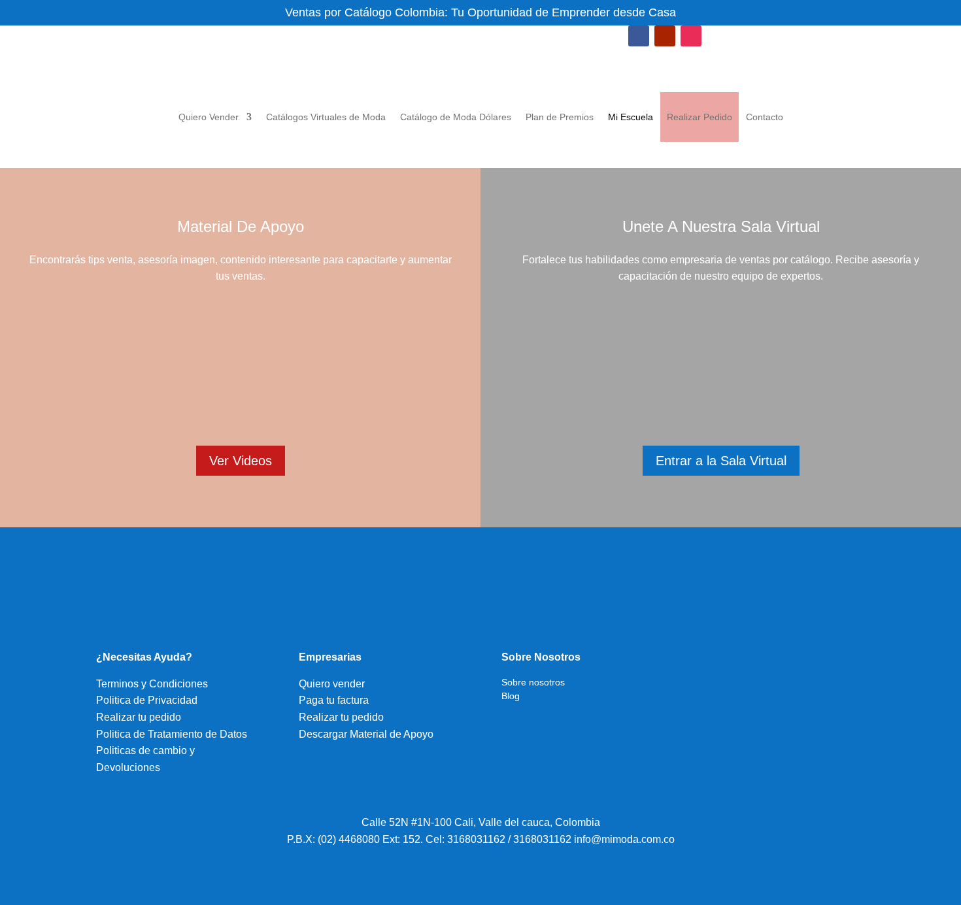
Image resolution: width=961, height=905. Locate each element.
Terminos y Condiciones (152, 683)
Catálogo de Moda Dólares (455, 117)
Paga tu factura (334, 700)
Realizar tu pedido (138, 717)
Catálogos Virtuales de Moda (326, 117)
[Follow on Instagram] (691, 35)
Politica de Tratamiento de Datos (171, 734)
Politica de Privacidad (146, 700)
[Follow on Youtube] (664, 35)
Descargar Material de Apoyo (366, 734)
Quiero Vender (208, 117)
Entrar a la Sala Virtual (721, 460)
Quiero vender (332, 683)
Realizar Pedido (699, 117)
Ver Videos (240, 460)
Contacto (764, 117)
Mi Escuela (630, 117)
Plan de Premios (560, 117)
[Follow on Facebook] (638, 35)
